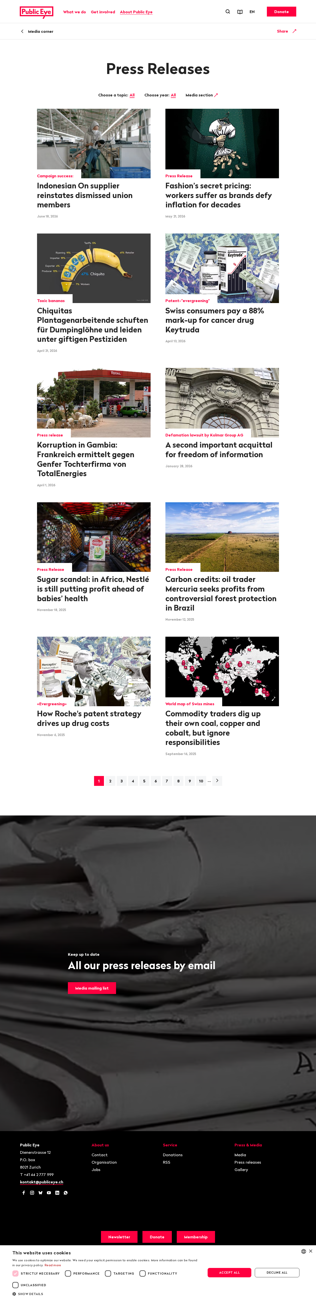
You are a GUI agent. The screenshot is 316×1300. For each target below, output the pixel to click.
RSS (166, 1162)
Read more (53, 1265)
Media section (200, 94)
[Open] (294, 31)
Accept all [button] (229, 1272)
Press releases (248, 1162)
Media (240, 1154)
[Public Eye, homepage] (36, 11)
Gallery (241, 1169)
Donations (173, 1154)
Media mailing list (92, 988)
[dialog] (158, 1272)
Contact (100, 1154)
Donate (281, 11)
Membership (196, 1236)
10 (201, 780)
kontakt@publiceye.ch (41, 1181)
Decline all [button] (277, 1272)
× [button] (310, 1251)
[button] (106, 1293)
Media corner (40, 31)
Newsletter (119, 1236)
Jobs (96, 1169)
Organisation (104, 1162)
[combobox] (303, 1251)
